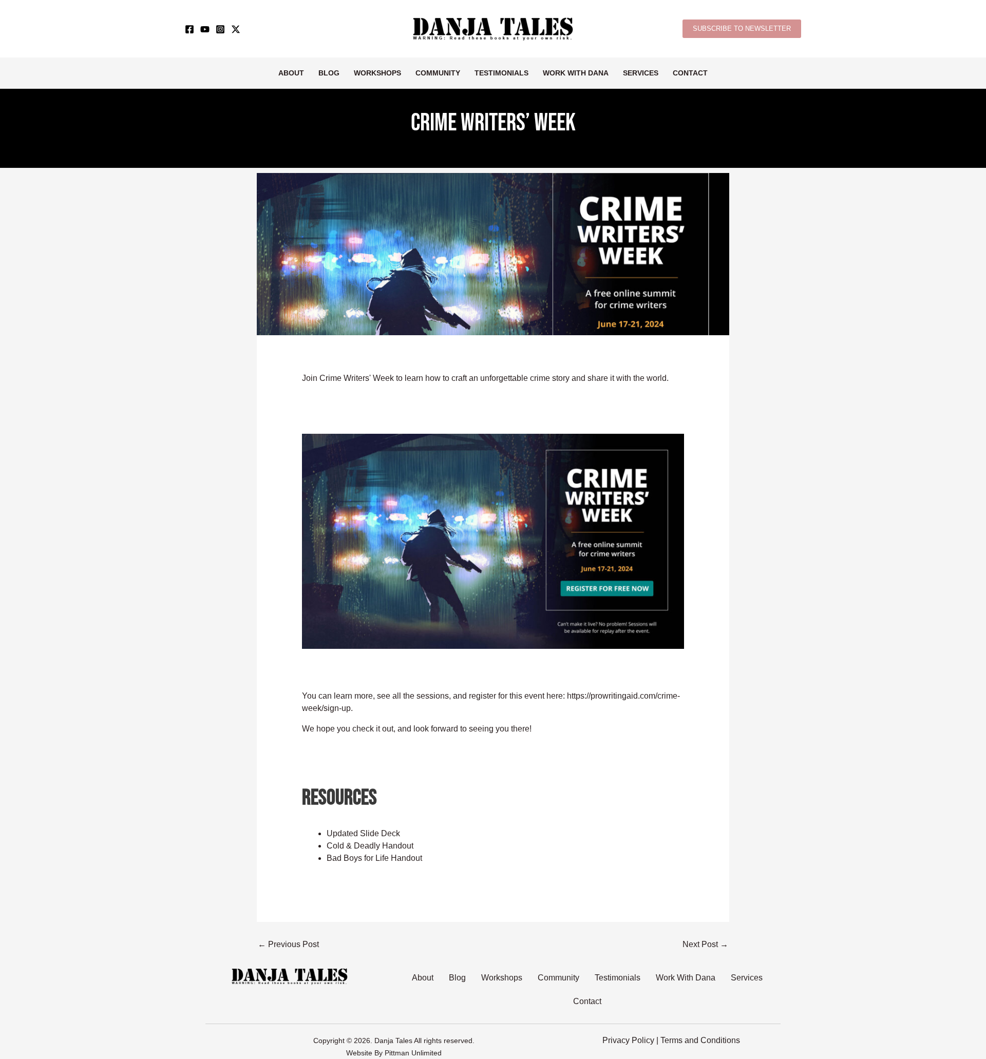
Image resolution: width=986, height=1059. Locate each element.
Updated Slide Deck (363, 833)
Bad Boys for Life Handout (374, 858)
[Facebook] (189, 29)
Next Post (705, 944)
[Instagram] (220, 29)
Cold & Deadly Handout (370, 845)
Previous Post (288, 944)
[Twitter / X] (235, 29)
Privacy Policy (628, 1040)
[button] (741, 29)
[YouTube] (205, 29)
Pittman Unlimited (413, 1053)
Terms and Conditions (700, 1040)
